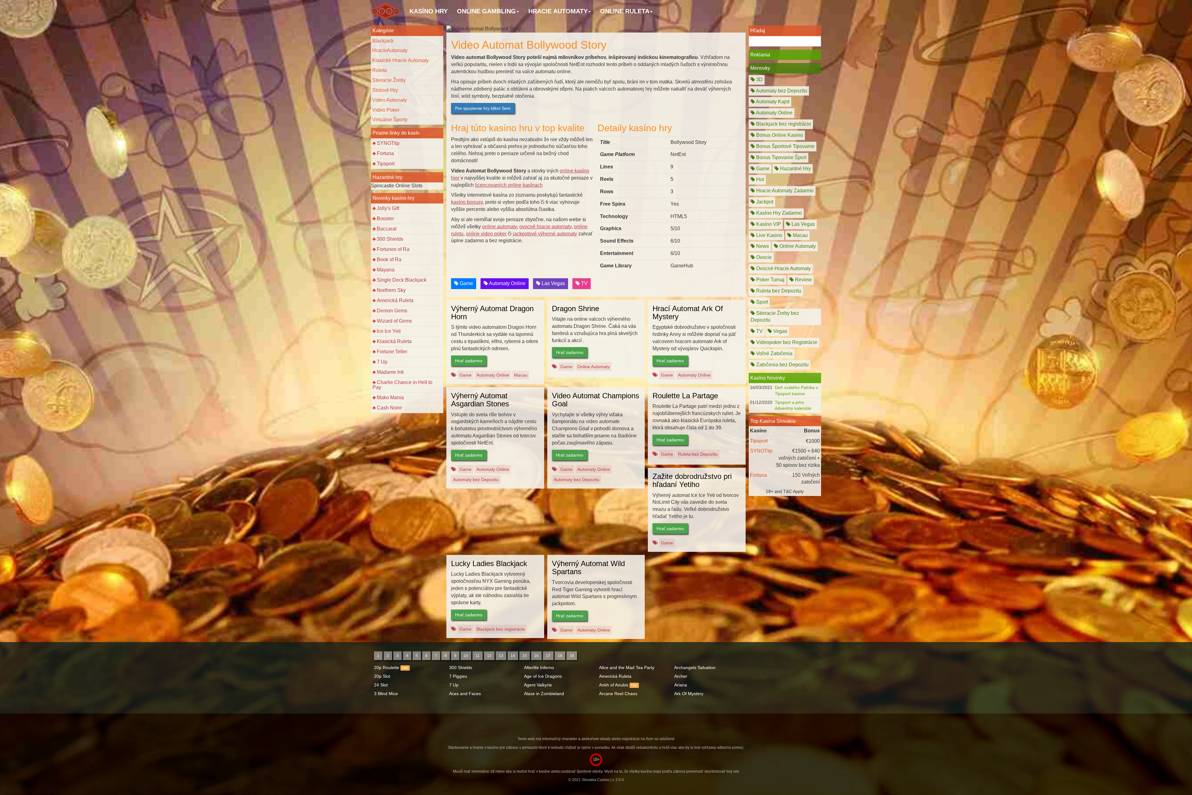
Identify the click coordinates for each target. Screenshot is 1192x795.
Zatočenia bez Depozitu (782, 364)
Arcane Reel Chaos (618, 693)
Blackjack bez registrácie (500, 629)
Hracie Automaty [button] (558, 11)
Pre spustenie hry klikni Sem (483, 108)
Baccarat (386, 228)
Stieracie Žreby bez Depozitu (775, 316)
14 (513, 656)
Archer (680, 676)
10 (466, 656)
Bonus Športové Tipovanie (785, 146)
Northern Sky (391, 290)
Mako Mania (390, 397)
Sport (761, 302)
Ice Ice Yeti (389, 331)
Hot (759, 179)
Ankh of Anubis (613, 684)
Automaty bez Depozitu (476, 479)
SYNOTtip (388, 143)
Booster (385, 218)
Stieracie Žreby (389, 80)
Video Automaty (389, 100)
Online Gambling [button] (486, 11)
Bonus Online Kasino (779, 135)
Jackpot (764, 201)
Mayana (386, 269)
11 (478, 656)
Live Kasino (768, 235)
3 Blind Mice (386, 693)
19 (572, 656)
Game (465, 283)
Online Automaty (593, 366)
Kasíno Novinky (767, 378)
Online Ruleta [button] (624, 11)
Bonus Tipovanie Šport (780, 157)
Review (803, 279)
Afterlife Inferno (539, 667)
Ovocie (763, 257)
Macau (520, 375)
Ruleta (379, 70)
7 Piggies (458, 676)
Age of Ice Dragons (543, 676)
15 (524, 656)
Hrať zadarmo (468, 360)
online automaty (499, 226)
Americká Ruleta (395, 300)
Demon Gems (392, 310)
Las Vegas (552, 283)
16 (536, 656)
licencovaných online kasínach (509, 185)
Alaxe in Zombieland (544, 693)
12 (489, 656)
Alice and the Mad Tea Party (626, 667)
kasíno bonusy (467, 202)
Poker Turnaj (769, 279)
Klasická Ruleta (394, 341)
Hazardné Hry (795, 168)
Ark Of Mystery (688, 693)
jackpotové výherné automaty (545, 233)
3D (759, 79)
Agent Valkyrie (538, 684)
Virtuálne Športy (390, 119)
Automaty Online (507, 283)
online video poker (486, 233)
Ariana (680, 684)
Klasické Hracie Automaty (400, 60)
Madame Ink (390, 372)
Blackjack (383, 40)
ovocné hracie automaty (545, 226)
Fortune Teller (392, 351)
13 (501, 656)
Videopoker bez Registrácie (786, 342)
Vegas (779, 331)
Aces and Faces (465, 693)
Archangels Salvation (695, 667)
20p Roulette (386, 667)
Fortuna (385, 153)
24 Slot (381, 684)
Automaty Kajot (772, 101)
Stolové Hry (385, 90)
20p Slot (382, 676)
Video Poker (386, 110)
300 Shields (390, 239)
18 (560, 656)
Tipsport (386, 163)
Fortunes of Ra (393, 249)
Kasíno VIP (768, 224)
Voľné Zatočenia (773, 353)
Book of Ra (389, 259)
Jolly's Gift (388, 208)
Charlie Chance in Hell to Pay (402, 385)
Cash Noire (389, 407)
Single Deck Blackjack (402, 280)
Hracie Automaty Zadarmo (784, 190)
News (762, 246)
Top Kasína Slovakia (773, 421)
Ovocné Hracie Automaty (783, 268)
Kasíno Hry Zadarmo (778, 213)
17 (548, 656)
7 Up (382, 361)
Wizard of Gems (394, 321)
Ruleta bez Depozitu (698, 454)
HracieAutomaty (390, 50)
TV (584, 283)
